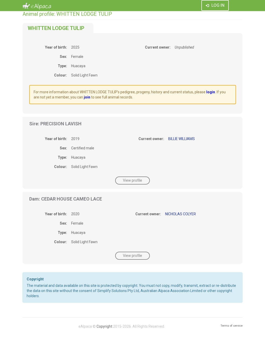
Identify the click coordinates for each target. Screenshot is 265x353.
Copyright (104, 326)
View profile (132, 180)
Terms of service (231, 325)
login (210, 92)
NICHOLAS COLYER (180, 214)
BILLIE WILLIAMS (181, 139)
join (87, 97)
